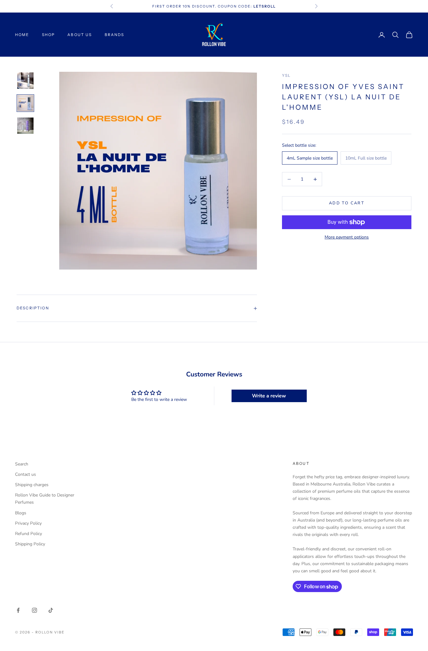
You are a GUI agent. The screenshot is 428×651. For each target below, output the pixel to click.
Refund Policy (28, 534)
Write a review (269, 395)
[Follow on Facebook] (18, 610)
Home (22, 34)
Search (21, 464)
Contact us (25, 474)
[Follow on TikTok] (51, 610)
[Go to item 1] (25, 80)
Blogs (20, 513)
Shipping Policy (30, 544)
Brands (114, 34)
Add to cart (346, 203)
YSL (286, 75)
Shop (48, 34)
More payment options (347, 237)
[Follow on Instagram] (34, 610)
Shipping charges (32, 485)
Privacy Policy (28, 523)
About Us (79, 34)
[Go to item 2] (25, 103)
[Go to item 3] (25, 125)
